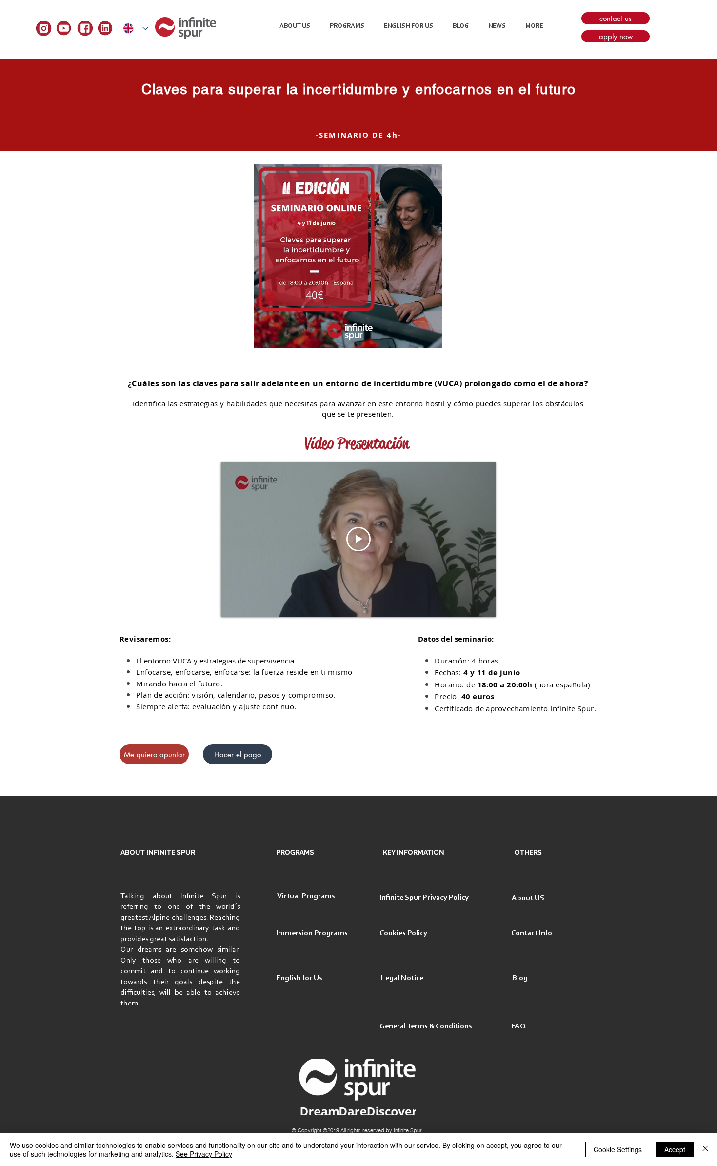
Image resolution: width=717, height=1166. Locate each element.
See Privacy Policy (204, 1154)
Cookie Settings (618, 1149)
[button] (534, 26)
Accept (674, 1149)
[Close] (705, 1149)
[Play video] (358, 539)
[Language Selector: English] (135, 28)
